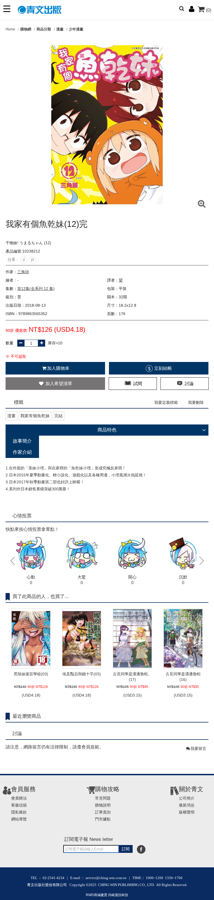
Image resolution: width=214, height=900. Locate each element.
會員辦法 (19, 798)
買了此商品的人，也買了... (41, 596)
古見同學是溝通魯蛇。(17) (132, 677)
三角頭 (23, 272)
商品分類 (44, 29)
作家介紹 (22, 452)
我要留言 (198, 748)
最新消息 (186, 805)
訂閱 (126, 849)
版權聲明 (186, 812)
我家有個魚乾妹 (35, 415)
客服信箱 (19, 805)
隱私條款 (19, 812)
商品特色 (107, 430)
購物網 (25, 29)
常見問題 (103, 798)
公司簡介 (186, 798)
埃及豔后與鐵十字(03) (81, 674)
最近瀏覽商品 (27, 716)
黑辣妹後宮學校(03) (31, 674)
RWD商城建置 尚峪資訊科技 (107, 895)
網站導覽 (19, 819)
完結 (58, 415)
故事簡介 (22, 441)
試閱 (137, 383)
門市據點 (103, 819)
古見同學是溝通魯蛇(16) (183, 677)
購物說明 (103, 805)
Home (10, 29)
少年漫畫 (76, 29)
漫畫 (60, 29)
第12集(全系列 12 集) (36, 288)
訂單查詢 (103, 812)
